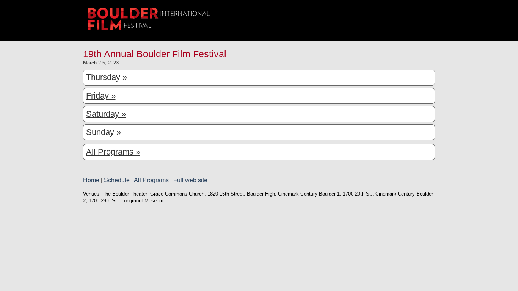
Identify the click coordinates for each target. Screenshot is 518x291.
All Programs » (113, 151)
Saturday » (106, 114)
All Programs (151, 180)
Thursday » (106, 77)
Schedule (117, 180)
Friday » (101, 95)
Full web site (190, 180)
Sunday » (103, 132)
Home (91, 180)
